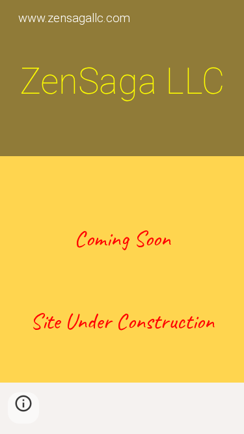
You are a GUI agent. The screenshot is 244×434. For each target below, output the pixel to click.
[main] (122, 81)
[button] (23, 408)
